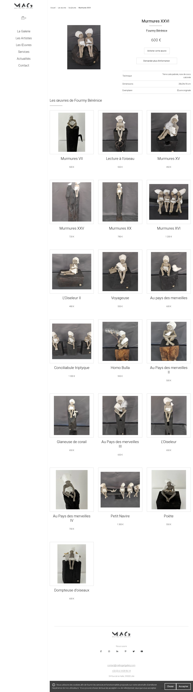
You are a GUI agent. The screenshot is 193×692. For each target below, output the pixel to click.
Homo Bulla (120, 354)
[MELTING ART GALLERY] (23, 5)
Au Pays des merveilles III (120, 428)
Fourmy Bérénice (156, 30)
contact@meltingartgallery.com (121, 665)
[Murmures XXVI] (84, 47)
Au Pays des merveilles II (169, 354)
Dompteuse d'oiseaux (72, 574)
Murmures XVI (169, 212)
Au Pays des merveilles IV (72, 502)
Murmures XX (120, 212)
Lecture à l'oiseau (120, 143)
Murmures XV (169, 143)
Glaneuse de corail (72, 428)
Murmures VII (72, 143)
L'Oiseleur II (72, 282)
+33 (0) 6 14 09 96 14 (121, 671)
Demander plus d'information (156, 61)
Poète (169, 502)
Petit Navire (120, 502)
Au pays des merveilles (169, 282)
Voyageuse (120, 282)
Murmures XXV (72, 212)
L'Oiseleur (169, 428)
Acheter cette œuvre (156, 51)
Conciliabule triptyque (72, 354)
